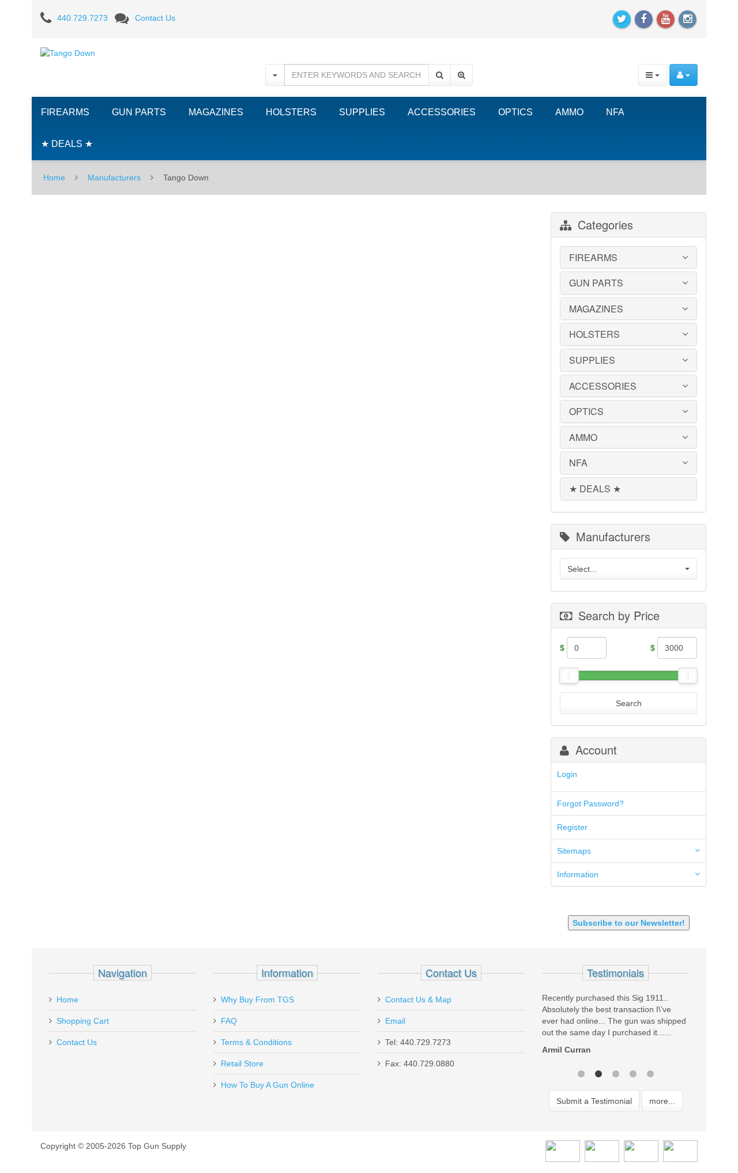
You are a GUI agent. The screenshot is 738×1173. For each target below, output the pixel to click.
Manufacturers (114, 177)
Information (577, 874)
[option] (615, 1026)
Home (54, 177)
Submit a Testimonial (594, 1101)
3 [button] (616, 1072)
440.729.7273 (82, 17)
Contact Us (155, 17)
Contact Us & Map (418, 999)
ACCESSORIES (442, 112)
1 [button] (581, 1072)
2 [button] (598, 1072)
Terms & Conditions (256, 1042)
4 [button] (633, 1072)
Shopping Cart (83, 1020)
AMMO (569, 112)
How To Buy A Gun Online (267, 1084)
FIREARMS (65, 112)
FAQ (229, 1020)
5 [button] (650, 1072)
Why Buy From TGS (257, 999)
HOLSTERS (291, 112)
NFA (615, 112)
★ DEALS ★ (67, 144)
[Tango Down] (67, 52)
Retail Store (242, 1063)
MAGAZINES (216, 112)
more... (662, 1101)
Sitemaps (574, 850)
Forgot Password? (590, 803)
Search (629, 703)
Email (395, 1020)
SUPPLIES (362, 112)
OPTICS (515, 112)
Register (572, 827)
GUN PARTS (139, 112)
